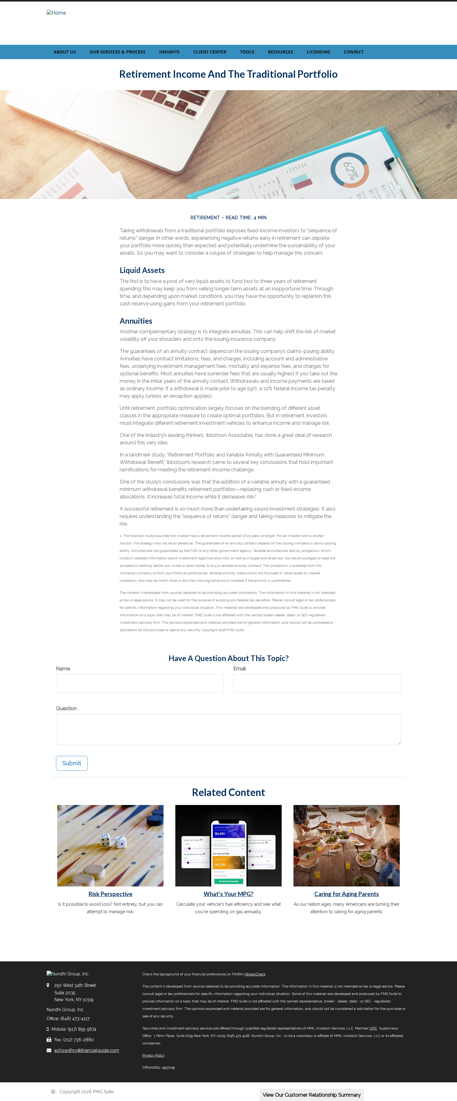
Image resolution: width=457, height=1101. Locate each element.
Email (239, 669)
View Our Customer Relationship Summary (312, 1095)
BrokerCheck (255, 974)
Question (66, 708)
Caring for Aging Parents (346, 894)
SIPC (373, 1028)
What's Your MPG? (228, 894)
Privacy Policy (153, 1055)
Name (63, 669)
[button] (65, 52)
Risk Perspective (110, 894)
